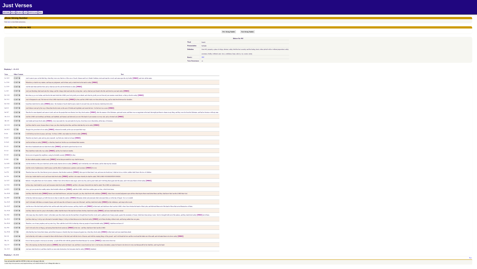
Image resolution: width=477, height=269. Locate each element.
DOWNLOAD (32, 12)
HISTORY (6, 12)
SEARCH (19, 12)
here (9, 22)
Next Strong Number (247, 32)
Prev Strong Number (228, 32)
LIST (25, 12)
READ (13, 12)
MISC (40, 12)
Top (470, 258)
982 (203, 57)
